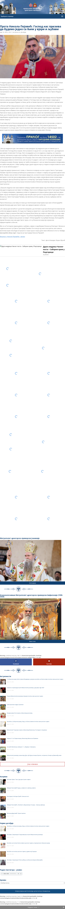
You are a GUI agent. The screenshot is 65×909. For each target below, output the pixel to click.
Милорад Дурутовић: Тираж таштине (16, 813)
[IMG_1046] (43, 348)
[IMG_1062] (49, 416)
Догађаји (23, 32)
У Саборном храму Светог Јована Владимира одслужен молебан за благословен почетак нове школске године (35, 679)
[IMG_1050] (49, 373)
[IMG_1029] (7, 268)
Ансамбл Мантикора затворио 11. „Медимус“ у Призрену (21, 747)
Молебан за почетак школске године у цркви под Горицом (22, 851)
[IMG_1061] (16, 416)
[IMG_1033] (49, 301)
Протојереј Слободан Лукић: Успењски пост (18, 796)
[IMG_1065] (10, 435)
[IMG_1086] (16, 518)
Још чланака (32, 764)
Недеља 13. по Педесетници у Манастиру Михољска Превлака (22, 738)
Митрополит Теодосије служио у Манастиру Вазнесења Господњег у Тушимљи (27, 730)
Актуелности (16, 32)
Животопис (32, 641)
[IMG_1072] (10, 471)
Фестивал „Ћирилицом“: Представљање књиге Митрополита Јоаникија (25, 834)
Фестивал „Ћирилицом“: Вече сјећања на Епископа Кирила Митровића (25, 860)
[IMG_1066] (43, 442)
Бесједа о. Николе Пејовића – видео (12, 237)
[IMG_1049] (16, 373)
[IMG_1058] (49, 395)
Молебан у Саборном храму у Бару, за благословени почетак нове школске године (28, 721)
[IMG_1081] (49, 497)
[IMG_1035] (16, 322)
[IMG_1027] (40, 273)
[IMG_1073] (42, 471)
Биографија (32, 583)
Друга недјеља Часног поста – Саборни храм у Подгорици (53, 249)
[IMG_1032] (16, 301)
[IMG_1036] (49, 322)
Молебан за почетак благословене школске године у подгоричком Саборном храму (28, 843)
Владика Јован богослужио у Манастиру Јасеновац (19, 713)
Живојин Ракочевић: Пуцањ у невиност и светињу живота (21, 788)
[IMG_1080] (16, 497)
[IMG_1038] (10, 341)
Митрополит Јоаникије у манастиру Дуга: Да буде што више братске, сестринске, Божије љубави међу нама (34, 755)
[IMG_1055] (16, 395)
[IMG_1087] (49, 518)
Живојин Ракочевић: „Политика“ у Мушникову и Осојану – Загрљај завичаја (26, 805)
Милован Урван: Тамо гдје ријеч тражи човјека (18, 779)
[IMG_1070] (10, 449)
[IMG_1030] (7, 285)
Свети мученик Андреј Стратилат (15, 704)
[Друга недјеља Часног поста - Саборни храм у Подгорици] (21, 246)
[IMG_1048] (10, 355)
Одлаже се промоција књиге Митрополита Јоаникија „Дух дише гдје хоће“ (25, 687)
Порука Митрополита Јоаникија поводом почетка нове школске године (25, 696)
